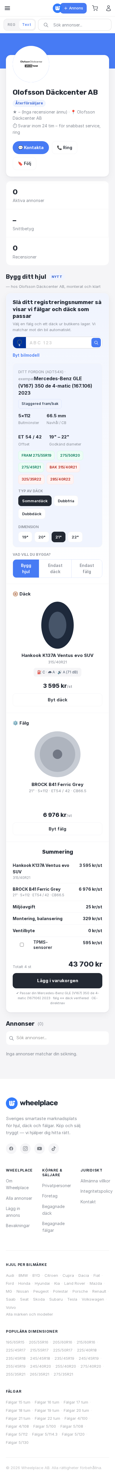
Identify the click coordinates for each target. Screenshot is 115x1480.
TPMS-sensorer (42, 945)
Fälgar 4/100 (76, 1418)
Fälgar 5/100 (44, 1426)
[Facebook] (11, 1148)
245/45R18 (40, 1358)
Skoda (39, 1299)
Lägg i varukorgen (57, 980)
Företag (50, 1195)
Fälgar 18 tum (18, 1410)
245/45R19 (89, 1358)
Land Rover (74, 1283)
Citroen (51, 1275)
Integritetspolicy (96, 1191)
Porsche (80, 1291)
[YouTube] (39, 1148)
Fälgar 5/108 (71, 1426)
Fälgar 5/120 (73, 1434)
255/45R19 (16, 1366)
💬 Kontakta (31, 147)
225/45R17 (16, 1350)
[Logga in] (108, 8)
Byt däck (58, 700)
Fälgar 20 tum (76, 1410)
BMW (23, 1275)
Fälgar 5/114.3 (45, 1434)
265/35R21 (39, 1374)
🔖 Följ (24, 163)
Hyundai (42, 1283)
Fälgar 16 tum (47, 1402)
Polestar (60, 1291)
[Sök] (96, 342)
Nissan (23, 1291)
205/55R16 (38, 1342)
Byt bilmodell (26, 355)
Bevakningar (18, 1225)
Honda (24, 1283)
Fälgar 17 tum (76, 1402)
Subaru (56, 1299)
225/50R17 (63, 1350)
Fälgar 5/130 (17, 1442)
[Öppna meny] (7, 8)
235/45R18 (16, 1358)
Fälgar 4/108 (17, 1426)
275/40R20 (90, 1366)
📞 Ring (64, 147)
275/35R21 (63, 1374)
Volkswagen (93, 1299)
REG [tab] (12, 24)
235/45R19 (64, 1358)
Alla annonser (19, 1198)
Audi (10, 1275)
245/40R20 (40, 1366)
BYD (36, 1275)
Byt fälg (57, 829)
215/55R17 (39, 1350)
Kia (57, 1283)
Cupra (68, 1275)
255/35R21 (15, 1374)
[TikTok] (53, 1148)
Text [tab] (27, 24)
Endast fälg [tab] (87, 568)
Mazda (96, 1283)
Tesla (72, 1299)
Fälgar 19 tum (47, 1410)
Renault (99, 1291)
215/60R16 (86, 1342)
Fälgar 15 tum (18, 1402)
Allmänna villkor (95, 1180)
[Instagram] (25, 1148)
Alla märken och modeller (29, 1314)
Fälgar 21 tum (18, 1418)
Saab (11, 1299)
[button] (95, 8)
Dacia (83, 1275)
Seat (24, 1299)
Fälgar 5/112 (17, 1434)
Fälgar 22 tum (47, 1418)
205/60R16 (62, 1342)
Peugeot (41, 1291)
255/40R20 (65, 1366)
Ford (10, 1283)
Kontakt (88, 1201)
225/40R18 (87, 1350)
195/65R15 (15, 1342)
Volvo (11, 1307)
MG (9, 1291)
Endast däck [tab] (55, 568)
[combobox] (76, 24)
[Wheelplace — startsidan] (57, 8)
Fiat (96, 1275)
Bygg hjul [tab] (26, 568)
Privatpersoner (56, 1185)
